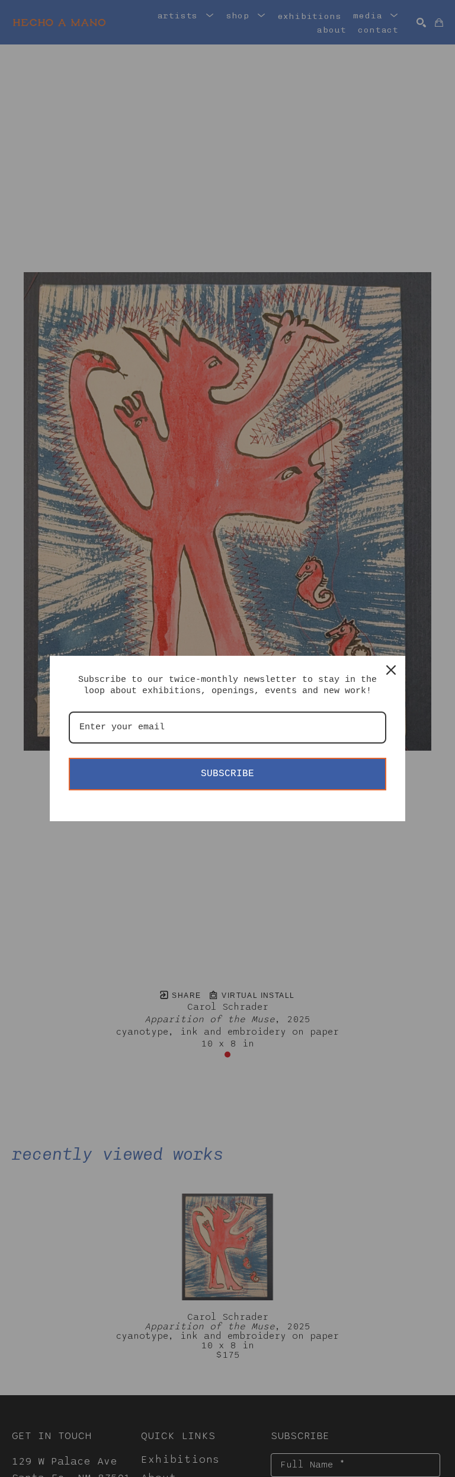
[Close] (391, 670)
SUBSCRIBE (227, 773)
